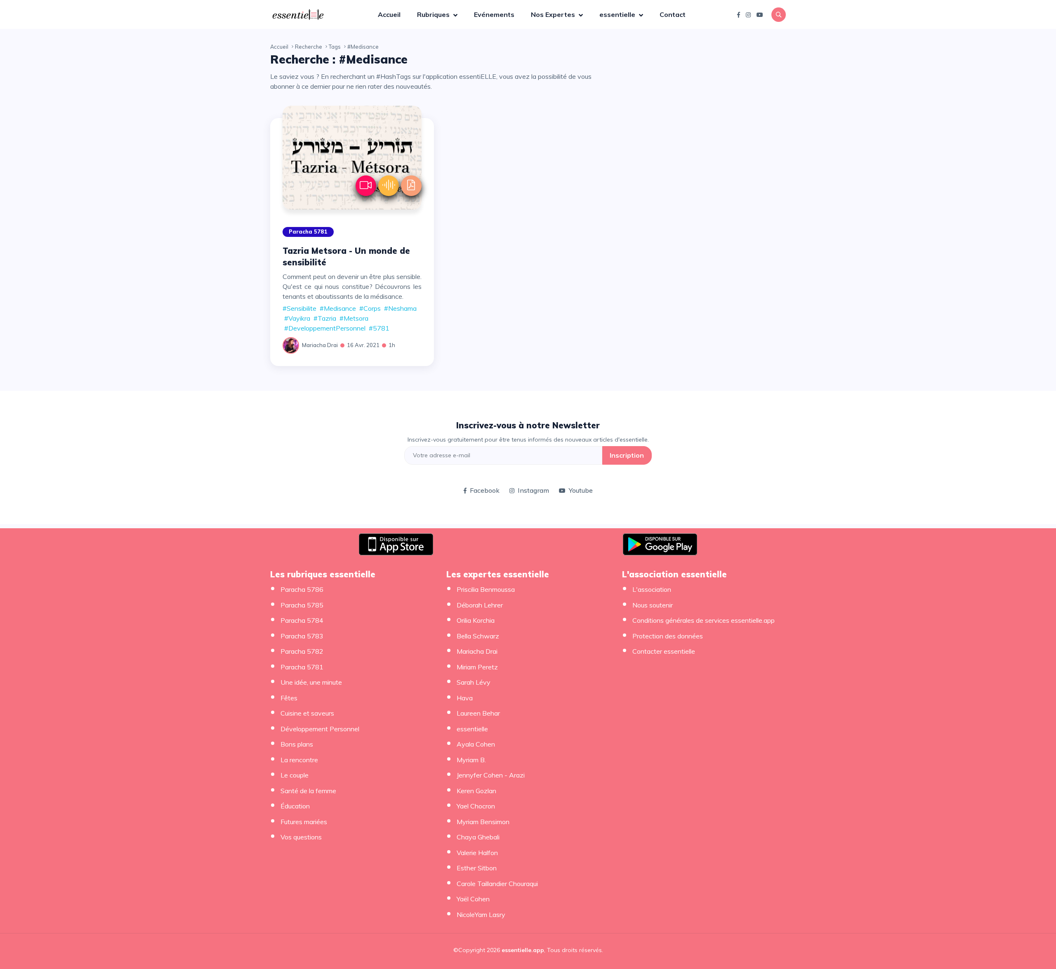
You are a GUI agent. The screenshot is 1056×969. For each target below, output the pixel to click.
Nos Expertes (554, 14)
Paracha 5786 (301, 589)
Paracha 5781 (308, 231)
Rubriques (434, 14)
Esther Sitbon (477, 868)
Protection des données (667, 636)
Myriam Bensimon (483, 822)
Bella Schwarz (478, 636)
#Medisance (338, 308)
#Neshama (400, 308)
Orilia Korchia (476, 620)
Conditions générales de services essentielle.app (703, 620)
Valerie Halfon (477, 852)
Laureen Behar (478, 713)
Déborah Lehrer (480, 605)
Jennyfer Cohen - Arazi (491, 775)
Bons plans (296, 744)
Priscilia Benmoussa (486, 589)
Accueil (389, 14)
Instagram (533, 490)
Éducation (295, 806)
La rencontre (299, 760)
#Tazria (325, 318)
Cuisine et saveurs (307, 713)
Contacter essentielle (663, 651)
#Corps (370, 308)
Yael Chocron (476, 806)
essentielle (618, 14)
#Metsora (353, 318)
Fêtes (288, 698)
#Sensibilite (299, 308)
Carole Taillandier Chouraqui (497, 883)
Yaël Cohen (473, 899)
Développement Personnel (319, 729)
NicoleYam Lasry (481, 914)
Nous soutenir (652, 605)
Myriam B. (471, 760)
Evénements (494, 14)
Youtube (581, 490)
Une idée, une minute (311, 682)
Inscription (627, 455)
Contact (673, 14)
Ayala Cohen (476, 744)
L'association (651, 589)
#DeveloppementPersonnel (324, 328)
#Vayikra (297, 318)
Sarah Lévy (473, 682)
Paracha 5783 (301, 636)
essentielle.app (523, 950)
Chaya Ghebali (478, 837)
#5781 (379, 328)
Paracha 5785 (301, 605)
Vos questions (301, 837)
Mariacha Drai (320, 345)
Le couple (294, 775)
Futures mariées (303, 822)
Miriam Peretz (477, 667)
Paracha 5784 (301, 620)
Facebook (485, 490)
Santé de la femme (308, 791)
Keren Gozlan (476, 791)
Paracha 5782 (301, 651)
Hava (465, 698)
